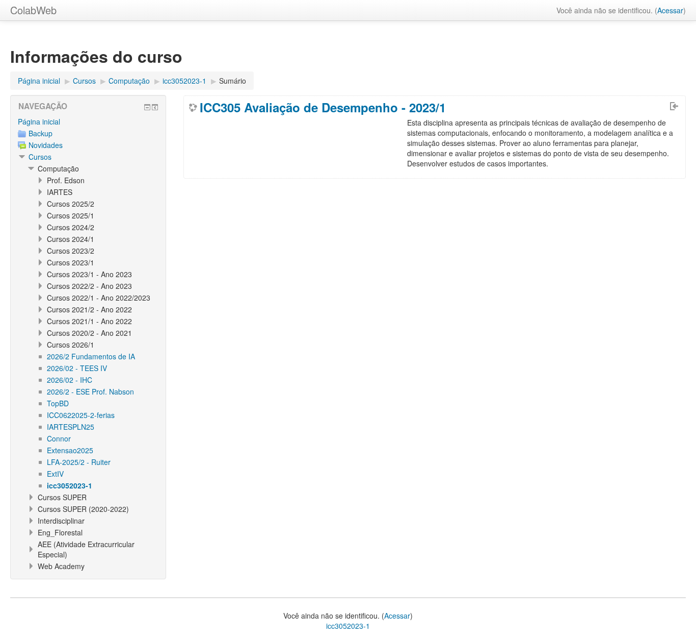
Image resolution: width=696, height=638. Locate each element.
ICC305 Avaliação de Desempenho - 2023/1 (323, 107)
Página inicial (39, 121)
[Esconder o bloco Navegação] (147, 107)
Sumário (232, 81)
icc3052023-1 (348, 626)
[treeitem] (88, 121)
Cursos (40, 157)
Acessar (670, 10)
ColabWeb (33, 10)
